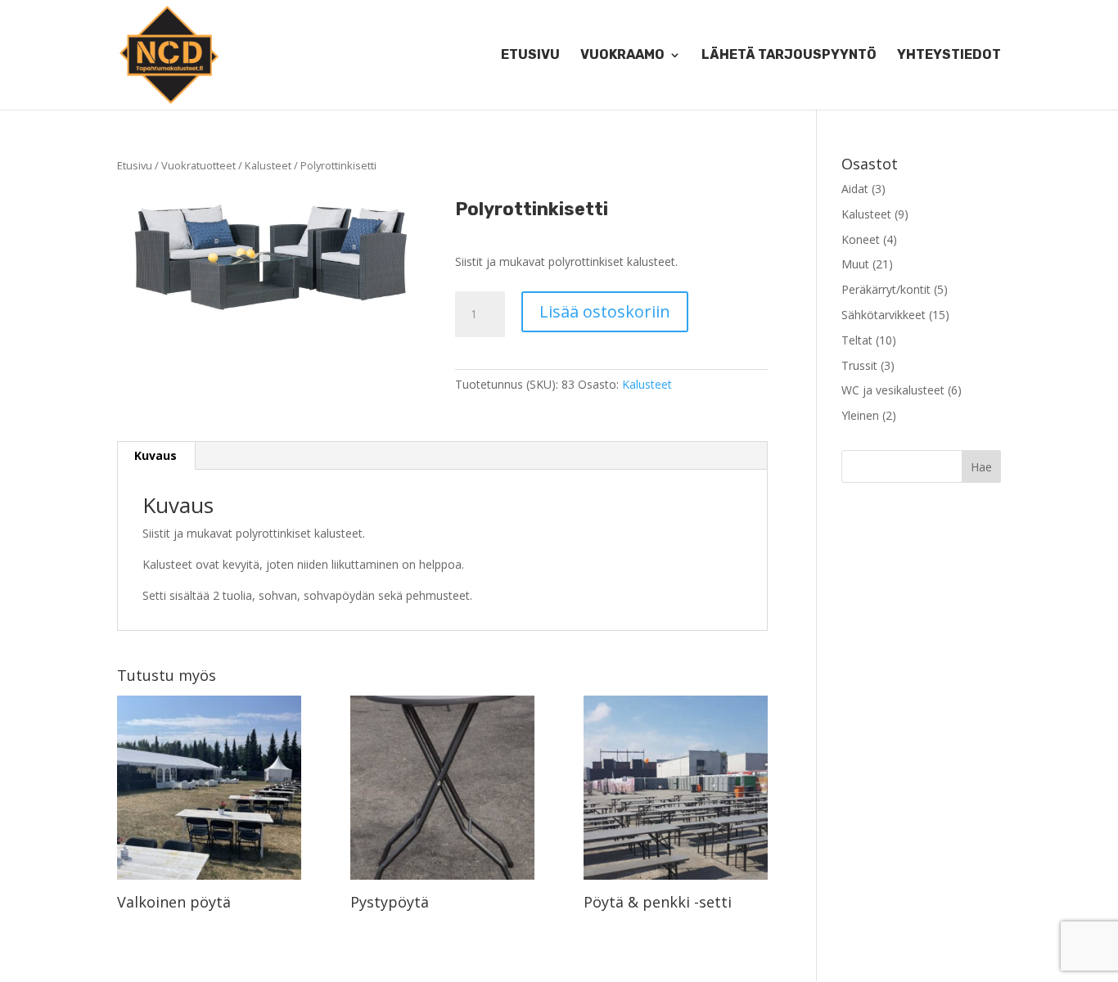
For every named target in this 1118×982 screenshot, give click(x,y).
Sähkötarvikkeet (883, 314)
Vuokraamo (622, 55)
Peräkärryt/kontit (886, 289)
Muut (855, 264)
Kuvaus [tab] (155, 455)
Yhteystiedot (949, 55)
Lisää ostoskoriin (604, 311)
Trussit (859, 365)
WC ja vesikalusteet (892, 390)
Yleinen (860, 415)
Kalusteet (268, 165)
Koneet (860, 239)
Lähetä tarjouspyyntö (789, 55)
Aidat (854, 188)
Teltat (856, 340)
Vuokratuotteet (198, 165)
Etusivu (530, 55)
